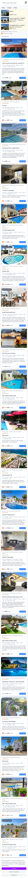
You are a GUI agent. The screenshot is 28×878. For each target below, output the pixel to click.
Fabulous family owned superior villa (12, 597)
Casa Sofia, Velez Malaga (8, 721)
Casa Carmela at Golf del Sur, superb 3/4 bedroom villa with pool (13, 63)
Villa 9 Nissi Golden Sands (9, 395)
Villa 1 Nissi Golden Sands (9, 803)
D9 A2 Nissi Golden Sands (9, 844)
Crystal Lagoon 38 (7, 475)
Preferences (14, 875)
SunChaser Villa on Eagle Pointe (10, 148)
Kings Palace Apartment (8, 312)
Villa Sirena (5, 761)
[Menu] (26, 3)
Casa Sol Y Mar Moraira (8, 515)
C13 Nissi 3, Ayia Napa (8, 190)
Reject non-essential (14, 871)
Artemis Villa (5, 271)
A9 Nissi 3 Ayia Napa (7, 557)
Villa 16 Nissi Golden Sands (9, 640)
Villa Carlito (5, 435)
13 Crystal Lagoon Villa (8, 230)
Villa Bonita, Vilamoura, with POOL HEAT (13, 681)
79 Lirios (4, 105)
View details (22, 77)
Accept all (14, 868)
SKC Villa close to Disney (8, 353)
